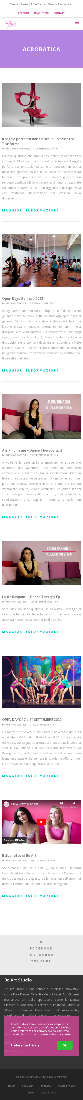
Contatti (59, 13)
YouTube (41, 961)
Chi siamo (28, 1086)
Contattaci (48, 1092)
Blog (30, 1092)
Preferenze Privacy (25, 1045)
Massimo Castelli (16, 303)
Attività (46, 1086)
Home (11, 1086)
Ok (65, 1045)
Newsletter (41, 13)
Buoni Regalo (66, 1086)
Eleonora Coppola (18, 148)
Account (23, 13)
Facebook (41, 948)
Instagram (42, 955)
